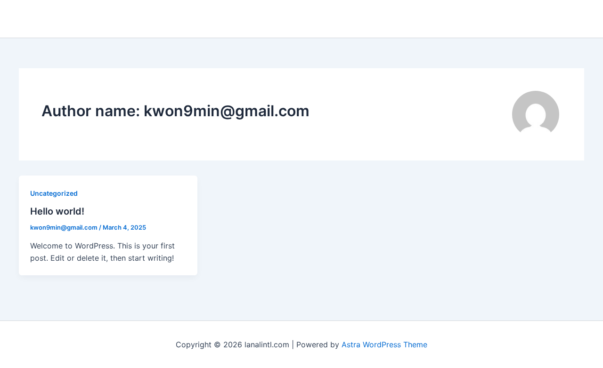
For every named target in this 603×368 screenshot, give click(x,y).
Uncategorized (54, 193)
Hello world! (57, 211)
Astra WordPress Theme (384, 344)
